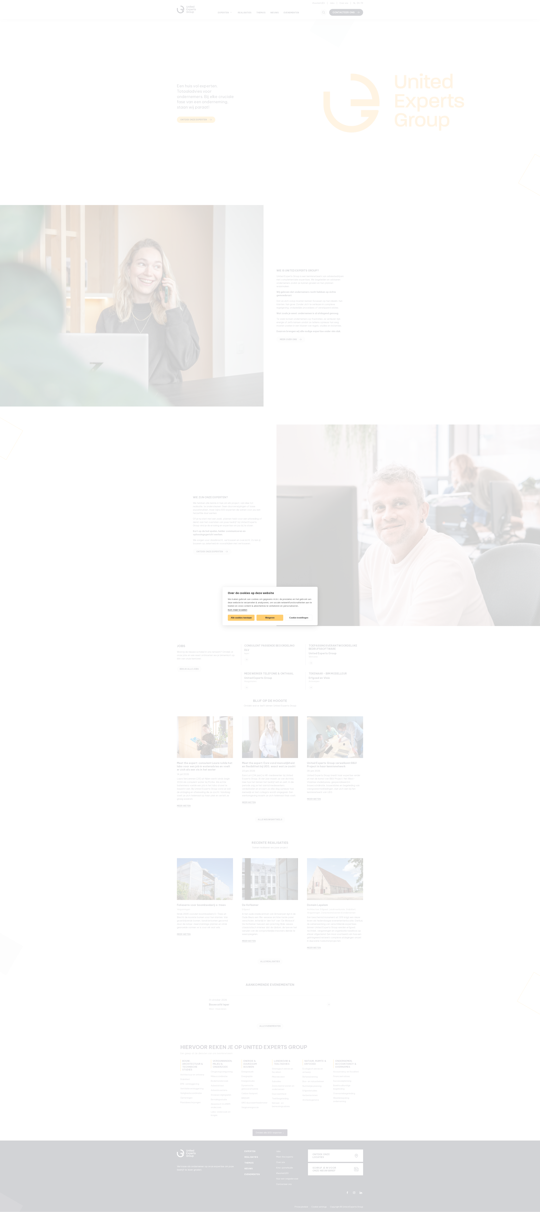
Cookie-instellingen (298, 617)
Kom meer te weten (237, 609)
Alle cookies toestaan (241, 617)
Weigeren (269, 617)
